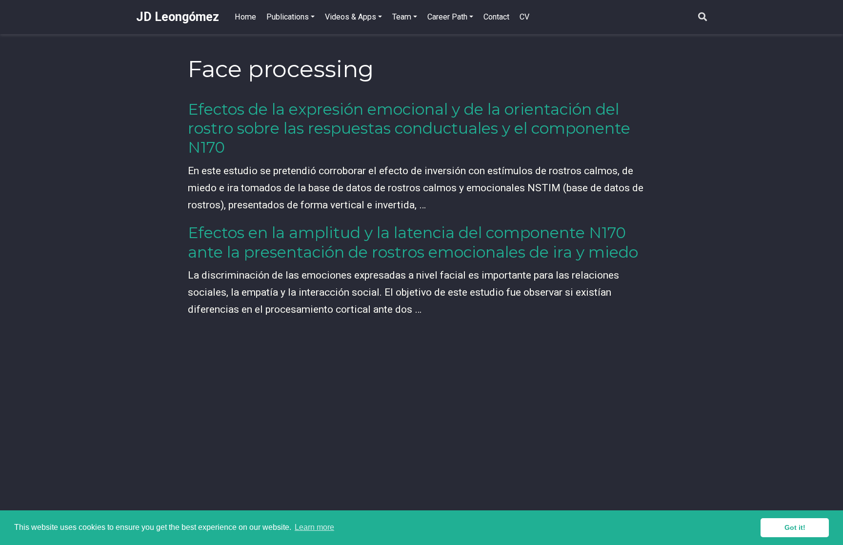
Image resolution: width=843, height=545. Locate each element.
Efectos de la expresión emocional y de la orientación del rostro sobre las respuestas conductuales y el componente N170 (409, 128)
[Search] (702, 17)
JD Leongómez (177, 17)
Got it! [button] (794, 527)
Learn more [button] (314, 527)
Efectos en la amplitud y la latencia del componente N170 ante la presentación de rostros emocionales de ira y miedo (413, 242)
